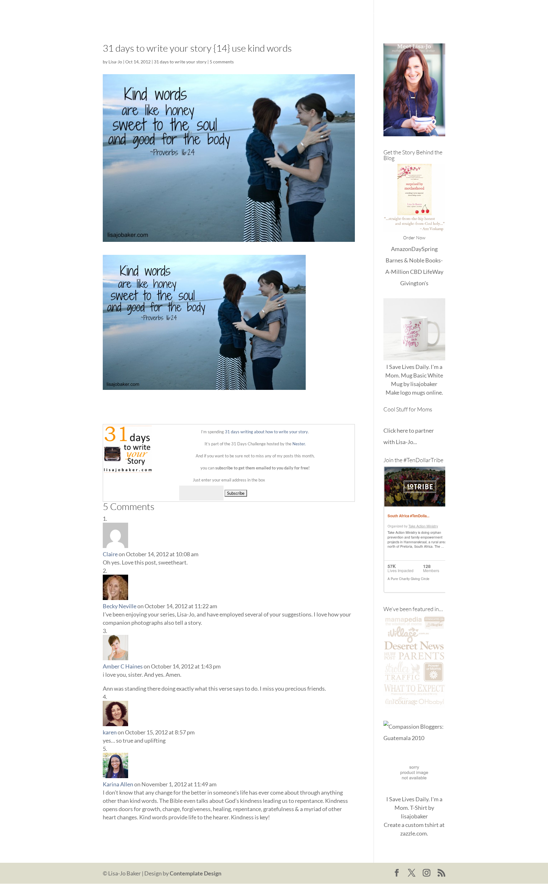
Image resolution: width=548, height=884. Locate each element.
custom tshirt (422, 824)
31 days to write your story (180, 61)
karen (110, 732)
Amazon (401, 248)
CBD (416, 271)
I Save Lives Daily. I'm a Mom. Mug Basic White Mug (414, 375)
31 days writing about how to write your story (266, 431)
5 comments (222, 61)
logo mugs (412, 392)
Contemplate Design (195, 873)
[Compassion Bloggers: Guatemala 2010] (414, 737)
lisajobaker (423, 383)
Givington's (414, 283)
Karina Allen (118, 784)
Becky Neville (119, 606)
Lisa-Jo (266, 12)
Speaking (434, 12)
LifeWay (433, 271)
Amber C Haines (123, 666)
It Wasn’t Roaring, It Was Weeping (322, 12)
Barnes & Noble (405, 260)
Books (379, 12)
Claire (110, 554)
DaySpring (424, 248)
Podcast (405, 12)
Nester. (299, 443)
